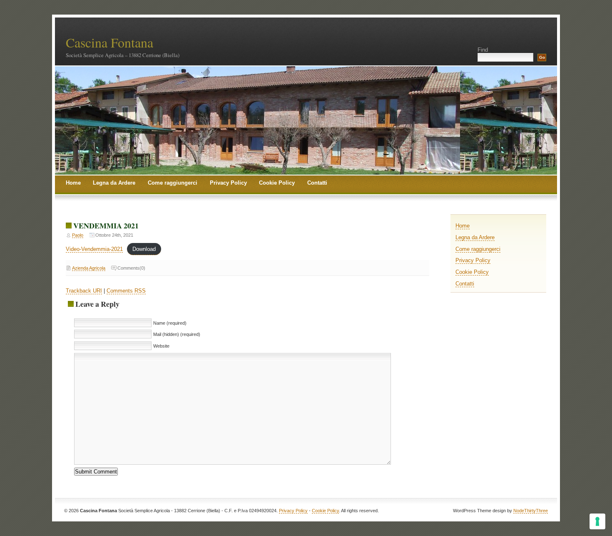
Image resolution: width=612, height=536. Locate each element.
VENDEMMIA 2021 (106, 225)
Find (483, 50)
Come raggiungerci (172, 183)
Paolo (77, 235)
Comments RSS (126, 291)
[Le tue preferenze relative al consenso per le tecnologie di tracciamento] (597, 521)
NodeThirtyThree (530, 510)
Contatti (317, 183)
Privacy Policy (228, 183)
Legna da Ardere (114, 183)
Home (73, 183)
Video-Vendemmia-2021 (94, 249)
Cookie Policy (277, 183)
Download (144, 249)
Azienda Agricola (88, 268)
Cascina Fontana (109, 42)
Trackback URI (84, 291)
